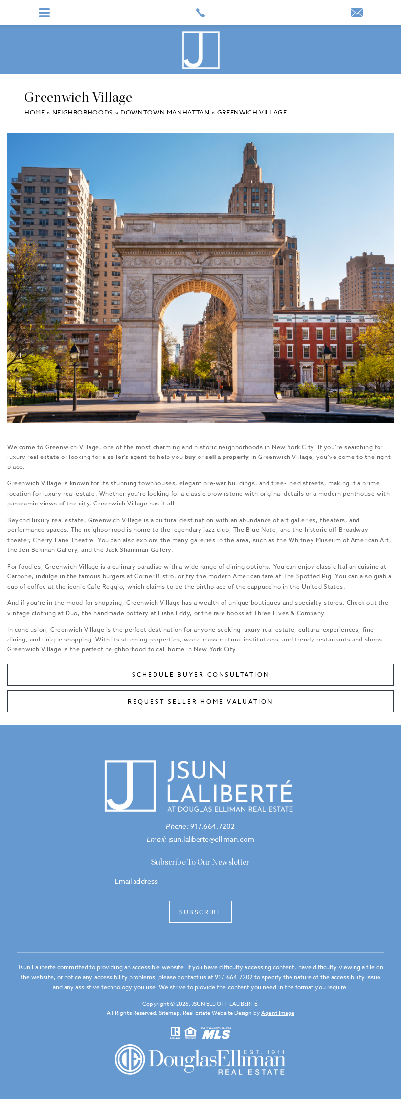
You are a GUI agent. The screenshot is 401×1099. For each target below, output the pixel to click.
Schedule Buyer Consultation (200, 674)
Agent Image (277, 1013)
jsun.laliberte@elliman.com (200, 839)
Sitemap (169, 1013)
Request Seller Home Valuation (200, 701)
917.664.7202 (200, 826)
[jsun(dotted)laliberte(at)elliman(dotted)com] (357, 14)
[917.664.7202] (200, 12)
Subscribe (200, 912)
